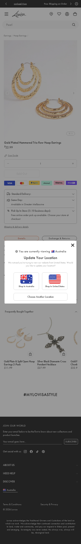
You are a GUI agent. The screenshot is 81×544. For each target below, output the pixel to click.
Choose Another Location (41, 296)
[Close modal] (72, 245)
